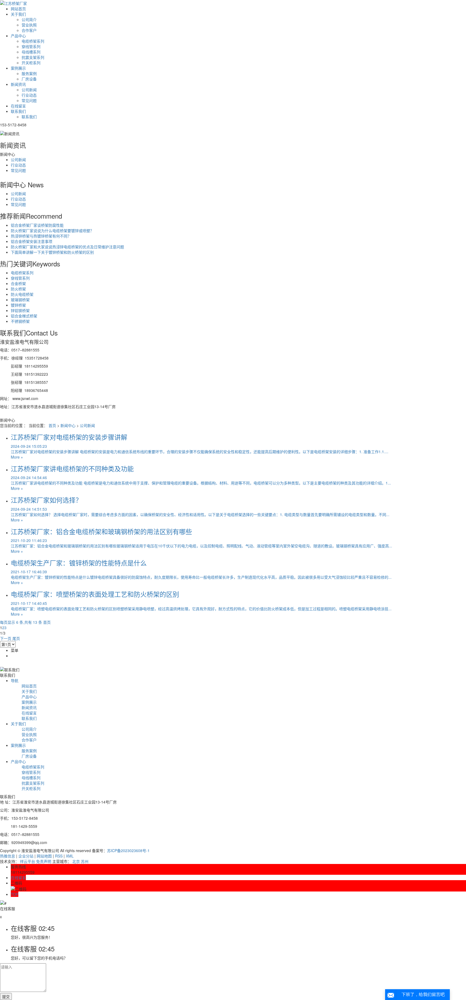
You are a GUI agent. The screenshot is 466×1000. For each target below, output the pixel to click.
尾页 (16, 638)
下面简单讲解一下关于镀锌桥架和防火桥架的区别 (52, 252)
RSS (59, 856)
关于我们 (18, 14)
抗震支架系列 (33, 57)
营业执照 (29, 25)
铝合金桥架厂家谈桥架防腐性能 (37, 225)
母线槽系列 (31, 52)
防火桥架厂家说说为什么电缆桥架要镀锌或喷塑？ (52, 230)
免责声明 (43, 861)
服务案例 (29, 73)
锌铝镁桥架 (20, 310)
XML (70, 856)
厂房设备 (29, 79)
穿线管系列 (31, 46)
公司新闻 (29, 89)
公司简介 (29, 19)
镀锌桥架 (18, 305)
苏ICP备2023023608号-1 (128, 850)
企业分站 (25, 856)
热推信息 (7, 856)
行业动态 (29, 95)
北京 (76, 861)
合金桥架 (18, 283)
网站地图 (44, 856)
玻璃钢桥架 (20, 299)
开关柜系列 (31, 62)
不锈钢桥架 (20, 321)
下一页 (5, 638)
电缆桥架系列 (33, 41)
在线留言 (18, 106)
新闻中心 (68, 425)
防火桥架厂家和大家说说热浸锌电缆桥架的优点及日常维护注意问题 (67, 246)
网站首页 (18, 8)
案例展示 (18, 68)
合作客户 (29, 30)
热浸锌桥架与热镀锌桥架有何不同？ (41, 236)
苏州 (84, 861)
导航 (14, 680)
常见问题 (29, 100)
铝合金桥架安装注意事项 (31, 241)
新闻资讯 (18, 84)
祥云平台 (27, 861)
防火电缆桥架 (22, 294)
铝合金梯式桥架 (24, 315)
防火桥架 (18, 288)
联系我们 (18, 111)
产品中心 (18, 35)
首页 (52, 425)
